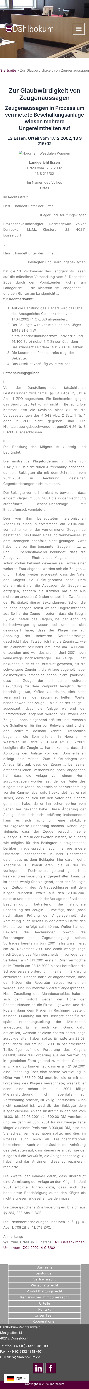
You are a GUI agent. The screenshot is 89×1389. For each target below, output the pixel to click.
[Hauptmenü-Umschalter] (79, 29)
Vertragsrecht (44, 1279)
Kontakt (44, 1309)
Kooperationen (45, 1321)
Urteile (44, 1303)
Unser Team (44, 1315)
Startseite (8, 70)
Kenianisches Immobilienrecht (44, 1297)
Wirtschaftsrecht (44, 1285)
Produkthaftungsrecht (44, 1291)
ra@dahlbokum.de (26, 1357)
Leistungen (44, 1273)
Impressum (56, 1383)
